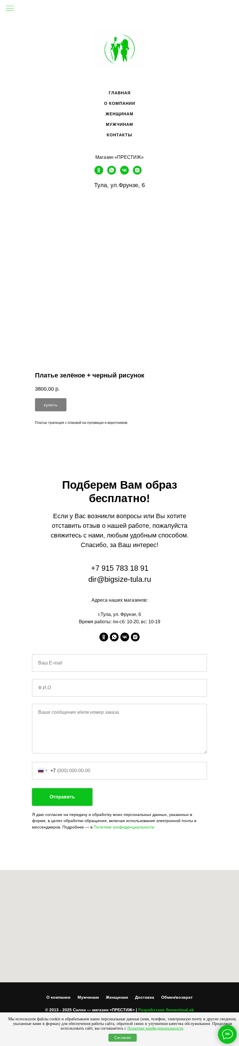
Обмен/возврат (177, 997)
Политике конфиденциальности (155, 1028)
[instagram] (137, 172)
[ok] (98, 172)
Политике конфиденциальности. (124, 827)
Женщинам (117, 997)
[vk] (124, 172)
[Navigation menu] (10, 9)
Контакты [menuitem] (119, 135)
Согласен (122, 1037)
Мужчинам (88, 997)
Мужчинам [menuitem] (119, 124)
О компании (58, 997)
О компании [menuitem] (119, 103)
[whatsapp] (111, 172)
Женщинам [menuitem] (119, 114)
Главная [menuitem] (120, 92)
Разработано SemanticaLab (166, 1009)
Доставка (144, 997)
